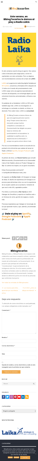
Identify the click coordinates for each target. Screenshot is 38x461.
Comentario (6, 310)
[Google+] (21, 238)
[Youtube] (19, 397)
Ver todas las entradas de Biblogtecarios (15, 283)
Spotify (15, 151)
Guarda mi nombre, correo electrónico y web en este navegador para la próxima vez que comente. (18, 366)
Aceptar (10, 457)
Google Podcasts (24, 151)
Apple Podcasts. (8, 153)
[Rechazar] (36, 454)
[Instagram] (11, 397)
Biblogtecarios (31, 26)
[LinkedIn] (25, 238)
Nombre (5, 337)
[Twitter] (17, 238)
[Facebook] (13, 238)
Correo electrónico (8, 346)
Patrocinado (19, 28)
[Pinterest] (15, 397)
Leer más (25, 457)
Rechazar (16, 457)
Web (3, 354)
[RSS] (27, 397)
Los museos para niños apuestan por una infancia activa (10, 290)
